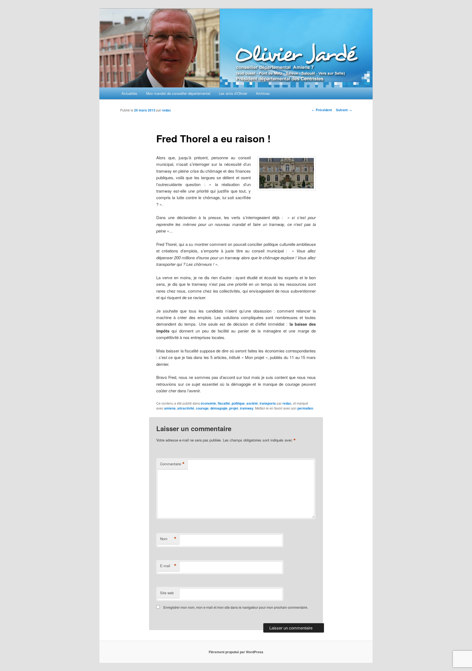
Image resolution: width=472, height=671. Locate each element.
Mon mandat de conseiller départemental (178, 93)
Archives (263, 93)
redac (166, 110)
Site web (167, 592)
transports (267, 403)
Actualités (129, 93)
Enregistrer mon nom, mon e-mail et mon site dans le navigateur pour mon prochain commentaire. (235, 607)
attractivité (185, 408)
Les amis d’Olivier (233, 93)
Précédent (322, 109)
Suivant (344, 109)
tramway (246, 408)
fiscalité (224, 403)
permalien (305, 408)
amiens (170, 408)
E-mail (168, 565)
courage (202, 408)
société (252, 403)
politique (238, 403)
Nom (168, 538)
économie (208, 403)
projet (233, 408)
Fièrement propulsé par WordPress (236, 651)
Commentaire (172, 464)
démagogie (219, 408)
